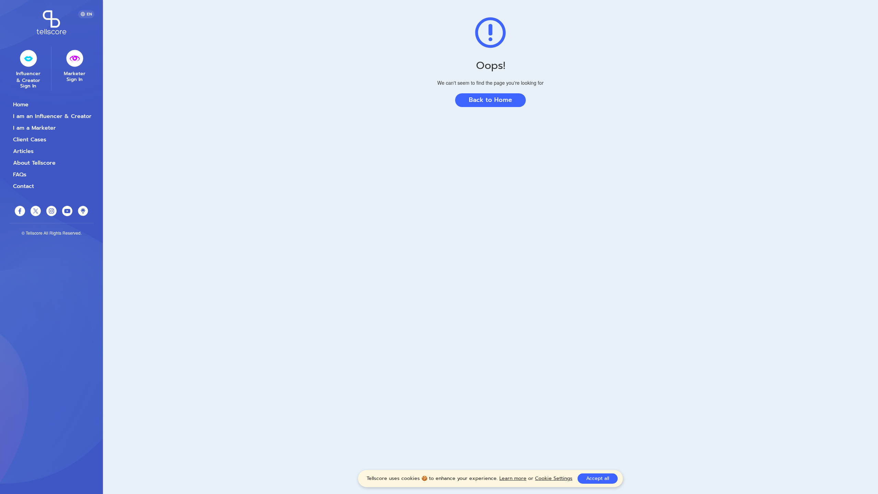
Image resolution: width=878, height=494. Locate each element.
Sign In (28, 86)
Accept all (597, 478)
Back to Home (490, 100)
